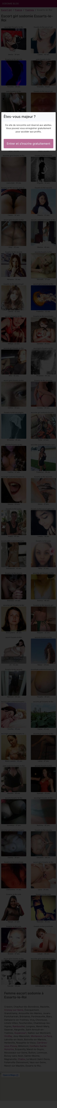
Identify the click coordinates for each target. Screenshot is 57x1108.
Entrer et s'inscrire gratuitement (28, 143)
